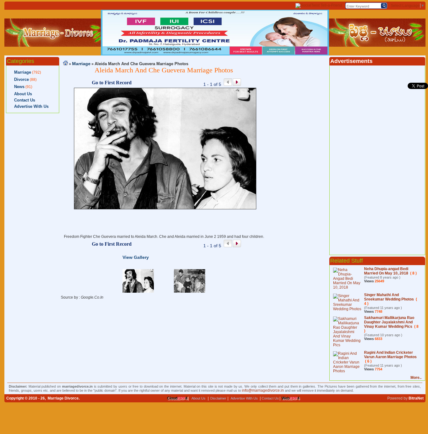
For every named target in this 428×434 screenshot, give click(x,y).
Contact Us (24, 100)
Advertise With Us (31, 106)
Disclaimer (218, 398)
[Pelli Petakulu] (377, 45)
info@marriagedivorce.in (263, 390)
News (19, 86)
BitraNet (416, 398)
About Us (23, 94)
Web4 (291, 398)
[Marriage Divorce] (52, 45)
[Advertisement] (33, 210)
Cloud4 (177, 398)
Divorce (21, 79)
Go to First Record (112, 82)
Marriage (22, 72)
